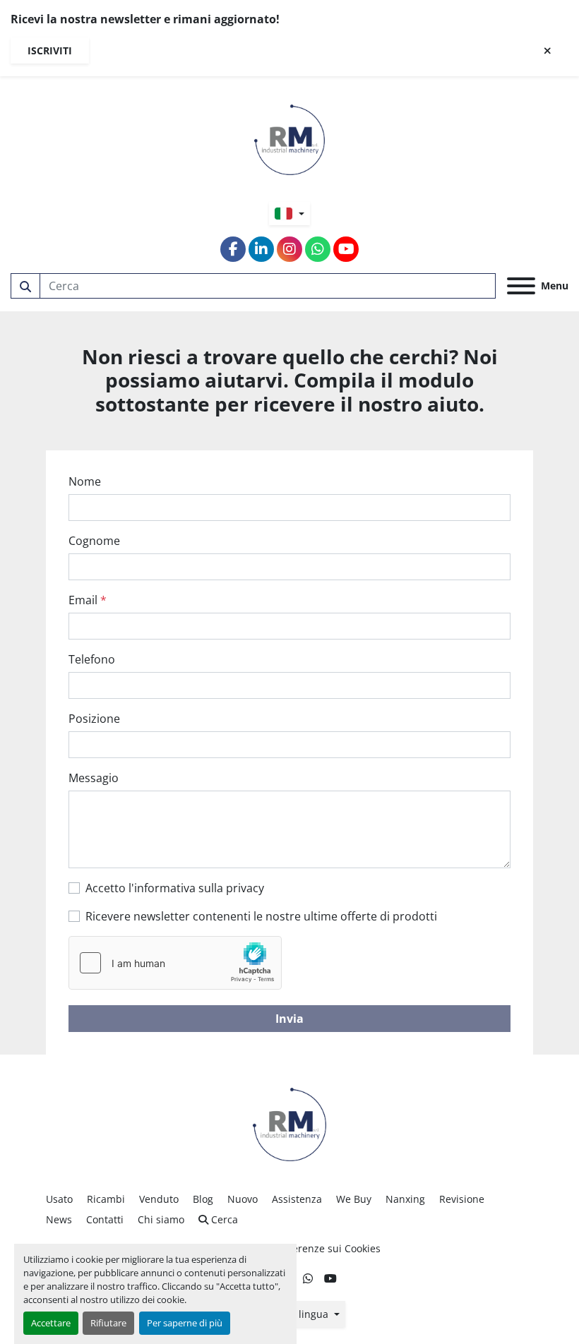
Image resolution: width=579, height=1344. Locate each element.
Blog (203, 1199)
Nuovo (242, 1199)
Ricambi (106, 1199)
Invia (289, 1018)
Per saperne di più (184, 1322)
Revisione (461, 1199)
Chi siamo (161, 1219)
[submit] (25, 286)
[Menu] (521, 285)
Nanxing (405, 1199)
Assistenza (297, 1199)
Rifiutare (108, 1322)
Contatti (105, 1219)
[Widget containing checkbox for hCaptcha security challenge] (175, 963)
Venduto (159, 1199)
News (59, 1219)
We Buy (353, 1199)
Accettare (51, 1322)
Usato (59, 1199)
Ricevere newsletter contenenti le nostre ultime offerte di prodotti (261, 916)
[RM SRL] (289, 1123)
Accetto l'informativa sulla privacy (174, 888)
